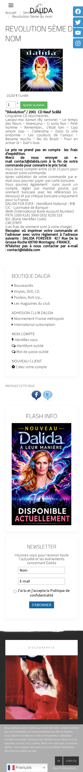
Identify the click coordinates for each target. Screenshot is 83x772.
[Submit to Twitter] (48, 394)
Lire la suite (41, 694)
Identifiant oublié (29, 345)
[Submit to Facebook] (36, 394)
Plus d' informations (64, 768)
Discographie (41, 648)
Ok (58, 760)
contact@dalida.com (30, 161)
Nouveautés (23, 285)
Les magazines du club (31, 303)
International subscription (34, 324)
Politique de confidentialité (50, 593)
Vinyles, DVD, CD (26, 291)
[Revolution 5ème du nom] (41, 69)
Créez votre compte (31, 366)
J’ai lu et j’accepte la (43, 593)
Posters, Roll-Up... (27, 297)
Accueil (10, 13)
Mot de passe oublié (32, 351)
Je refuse (71, 760)
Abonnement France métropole (38, 318)
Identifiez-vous (26, 339)
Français (23, 767)
